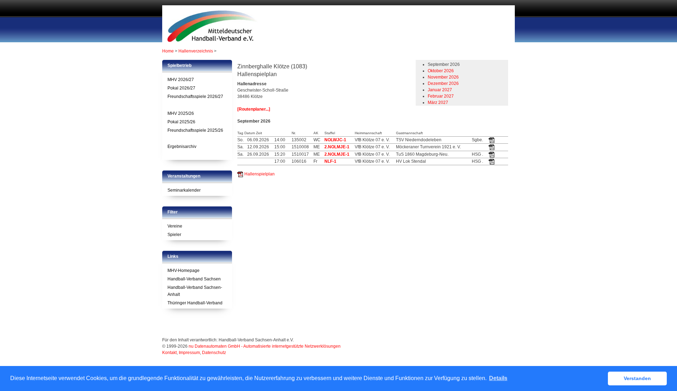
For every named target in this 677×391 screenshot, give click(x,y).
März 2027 (438, 102)
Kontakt (169, 352)
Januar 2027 (440, 89)
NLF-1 (330, 161)
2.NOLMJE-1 (336, 146)
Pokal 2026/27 (181, 88)
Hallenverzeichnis (195, 51)
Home (168, 51)
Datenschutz (214, 352)
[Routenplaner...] (253, 109)
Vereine (174, 226)
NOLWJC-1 (335, 139)
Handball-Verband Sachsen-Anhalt (194, 291)
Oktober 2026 (441, 70)
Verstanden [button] (637, 378)
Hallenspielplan (259, 174)
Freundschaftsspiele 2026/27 (195, 96)
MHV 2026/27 (180, 79)
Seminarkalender (184, 190)
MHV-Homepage (183, 270)
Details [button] (498, 378)
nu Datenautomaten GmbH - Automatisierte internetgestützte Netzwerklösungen (265, 346)
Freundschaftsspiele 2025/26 (195, 130)
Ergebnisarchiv (181, 146)
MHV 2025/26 (180, 113)
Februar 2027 (441, 96)
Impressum (189, 352)
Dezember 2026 (443, 83)
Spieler (174, 234)
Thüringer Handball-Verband (194, 302)
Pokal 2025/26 (181, 121)
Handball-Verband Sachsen (194, 279)
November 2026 (443, 77)
